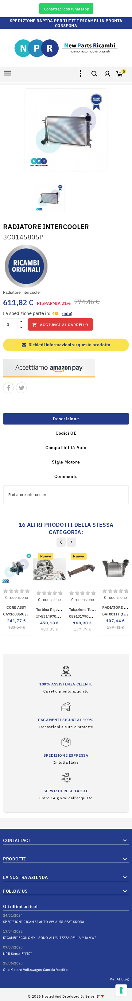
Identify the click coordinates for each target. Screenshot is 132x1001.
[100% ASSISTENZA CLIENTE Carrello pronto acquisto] (66, 679)
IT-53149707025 (61, 616)
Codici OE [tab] (66, 433)
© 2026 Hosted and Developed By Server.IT (66, 996)
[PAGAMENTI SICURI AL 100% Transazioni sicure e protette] (66, 715)
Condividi (8, 388)
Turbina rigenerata (52, 609)
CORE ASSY (16, 607)
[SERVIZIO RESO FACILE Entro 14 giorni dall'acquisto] (65, 786)
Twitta (21, 388)
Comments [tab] (65, 476)
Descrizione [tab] (66, 418)
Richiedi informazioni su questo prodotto (69, 344)
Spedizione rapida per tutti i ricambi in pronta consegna (66, 23)
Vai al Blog (119, 979)
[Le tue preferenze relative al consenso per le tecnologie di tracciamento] (121, 990)
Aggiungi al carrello (60, 325)
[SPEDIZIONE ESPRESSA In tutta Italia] (66, 750)
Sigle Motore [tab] (66, 462)
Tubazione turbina (84, 609)
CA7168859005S (27, 614)
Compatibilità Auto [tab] (66, 447)
